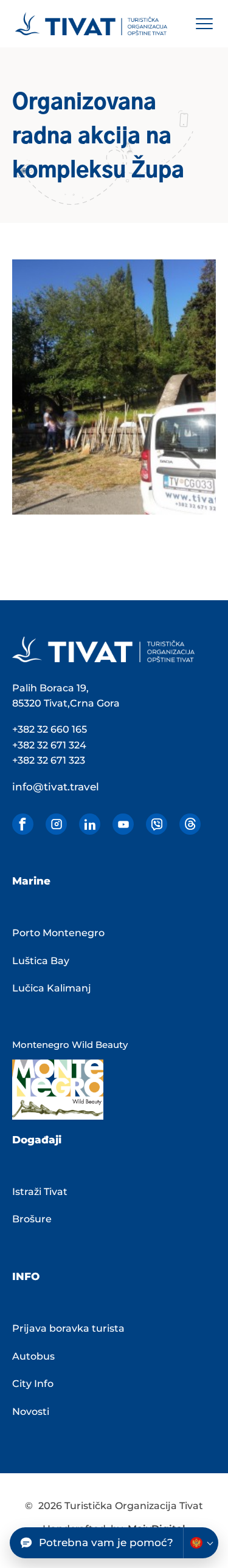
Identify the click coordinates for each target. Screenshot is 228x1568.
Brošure (32, 1219)
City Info (33, 1383)
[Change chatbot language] (200, 1542)
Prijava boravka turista (68, 1328)
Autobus (33, 1356)
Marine (31, 881)
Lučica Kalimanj (51, 988)
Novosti (30, 1411)
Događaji (36, 1140)
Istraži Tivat (39, 1191)
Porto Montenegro (58, 933)
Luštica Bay (40, 961)
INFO (26, 1276)
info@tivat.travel (55, 787)
